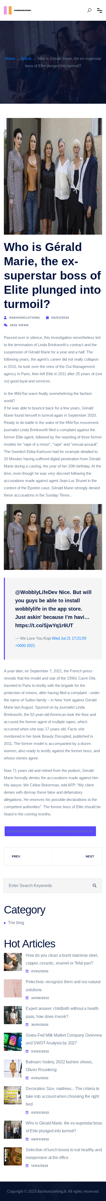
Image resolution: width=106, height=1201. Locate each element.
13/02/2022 (39, 1165)
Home (10, 58)
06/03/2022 (40, 1139)
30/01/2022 (39, 1024)
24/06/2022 (40, 998)
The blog (16, 922)
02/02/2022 (40, 1112)
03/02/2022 (40, 1051)
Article (26, 58)
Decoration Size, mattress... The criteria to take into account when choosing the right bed (62, 1096)
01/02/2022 (39, 971)
